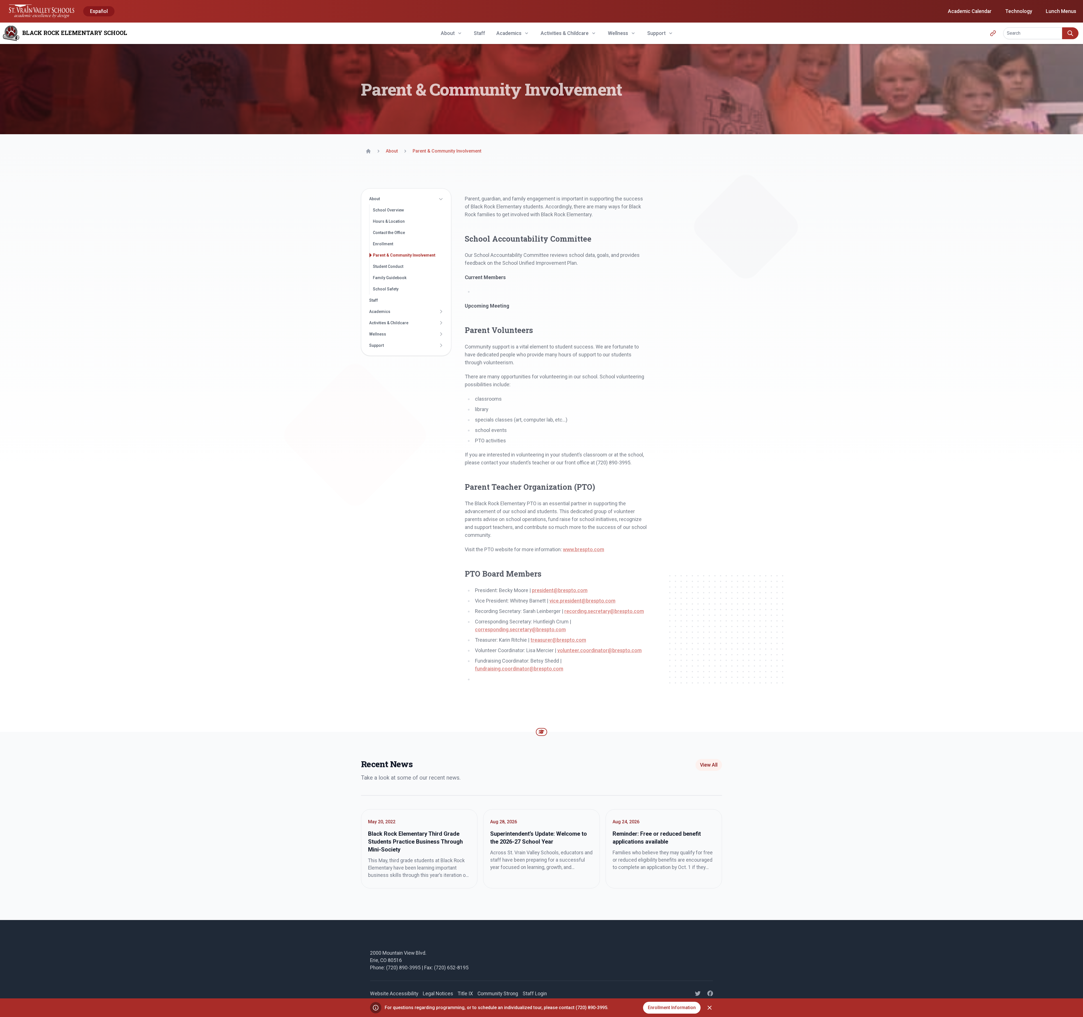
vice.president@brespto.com (582, 601)
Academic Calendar (970, 11)
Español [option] (99, 11)
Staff (479, 33)
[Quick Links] (993, 33)
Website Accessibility (394, 993)
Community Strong (497, 993)
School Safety (386, 289)
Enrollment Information (672, 1007)
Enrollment (383, 244)
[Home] (368, 151)
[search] (1070, 33)
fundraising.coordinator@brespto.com (519, 669)
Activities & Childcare (388, 323)
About (374, 199)
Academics (379, 311)
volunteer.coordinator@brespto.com (599, 650)
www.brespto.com (583, 549)
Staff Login (535, 993)
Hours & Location (389, 221)
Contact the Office (389, 232)
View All (708, 765)
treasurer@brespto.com (558, 640)
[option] (99, 11)
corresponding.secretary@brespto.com (520, 629)
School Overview (388, 210)
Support (376, 345)
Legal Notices (438, 993)
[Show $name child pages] (440, 198)
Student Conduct (388, 266)
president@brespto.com (559, 590)
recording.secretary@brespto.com (604, 611)
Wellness (377, 334)
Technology (1018, 11)
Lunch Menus (1061, 11)
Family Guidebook (389, 277)
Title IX (465, 993)
